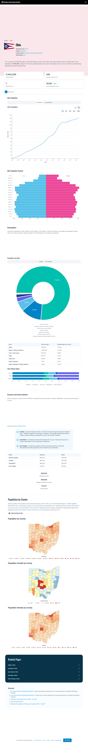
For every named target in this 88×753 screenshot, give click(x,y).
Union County (18, 507)
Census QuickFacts (16, 701)
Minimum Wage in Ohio (19, 426)
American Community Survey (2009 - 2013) (23, 699)
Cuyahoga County (31, 505)
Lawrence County (26, 510)
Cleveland (33, 53)
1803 (26, 49)
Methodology (58, 740)
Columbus (23, 51)
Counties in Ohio (12, 668)
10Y (66, 111)
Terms (43, 740)
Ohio (6, 61)
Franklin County (48, 503)
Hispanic (41, 261)
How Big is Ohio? (12, 675)
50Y (74, 111)
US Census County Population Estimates (22, 695)
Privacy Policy (37, 740)
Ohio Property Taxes (14, 678)
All (62, 111)
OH (25, 55)
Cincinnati (39, 53)
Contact (48, 740)
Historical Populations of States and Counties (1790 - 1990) (27, 704)
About (52, 740)
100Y (78, 111)
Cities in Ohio (11, 665)
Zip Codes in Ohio (13, 672)
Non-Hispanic (48, 261)
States (6, 40)
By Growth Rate (48, 102)
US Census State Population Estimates (21, 691)
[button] (85, 2)
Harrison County (38, 510)
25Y (70, 111)
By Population (39, 102)
